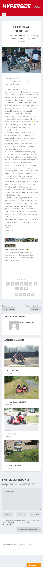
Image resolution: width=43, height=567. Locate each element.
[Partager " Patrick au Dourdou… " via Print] (26, 288)
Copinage (20, 38)
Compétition (11, 38)
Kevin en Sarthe (11, 370)
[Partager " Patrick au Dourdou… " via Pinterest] (26, 284)
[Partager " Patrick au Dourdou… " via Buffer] (35, 284)
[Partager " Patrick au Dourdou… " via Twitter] (12, 284)
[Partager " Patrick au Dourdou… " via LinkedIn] (30, 284)
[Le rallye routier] (21, 419)
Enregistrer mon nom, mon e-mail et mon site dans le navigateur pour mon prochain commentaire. (20, 522)
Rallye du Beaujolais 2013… (16, 402)
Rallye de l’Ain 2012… (13, 465)
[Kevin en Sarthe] (21, 356)
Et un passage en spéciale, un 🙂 (16, 250)
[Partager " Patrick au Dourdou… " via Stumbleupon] (17, 288)
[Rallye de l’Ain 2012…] (21, 451)
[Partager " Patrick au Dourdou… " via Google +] (17, 284)
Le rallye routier (11, 434)
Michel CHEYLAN (19, 35)
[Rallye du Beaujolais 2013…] (21, 387)
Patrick (27, 38)
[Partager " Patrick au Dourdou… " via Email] (21, 288)
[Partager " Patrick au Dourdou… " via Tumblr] (21, 284)
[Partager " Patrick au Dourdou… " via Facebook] (8, 284)
